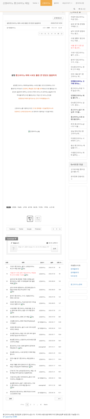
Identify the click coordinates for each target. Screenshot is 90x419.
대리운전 (74, 276)
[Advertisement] (34, 54)
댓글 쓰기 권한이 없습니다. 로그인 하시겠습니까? (33, 247)
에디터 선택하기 (53, 243)
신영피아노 (46, 3)
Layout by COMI (10, 416)
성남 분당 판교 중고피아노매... (77, 132)
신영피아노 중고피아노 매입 (16, 2)
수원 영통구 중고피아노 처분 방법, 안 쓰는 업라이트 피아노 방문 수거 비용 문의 (22, 309)
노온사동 (51, 207)
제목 (23, 262)
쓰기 (59, 398)
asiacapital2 (42, 347)
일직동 (30, 207)
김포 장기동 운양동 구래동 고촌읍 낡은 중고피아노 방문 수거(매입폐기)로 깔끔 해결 (22, 281)
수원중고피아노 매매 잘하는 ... (77, 153)
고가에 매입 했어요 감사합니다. (78, 170)
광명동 (14, 207)
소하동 (25, 207)
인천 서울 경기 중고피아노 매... (77, 75)
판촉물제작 (75, 269)
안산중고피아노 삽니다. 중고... (77, 103)
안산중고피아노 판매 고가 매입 (20, 317)
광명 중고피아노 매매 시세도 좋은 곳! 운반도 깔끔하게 (24, 23)
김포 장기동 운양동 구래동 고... (78, 25)
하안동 (41, 207)
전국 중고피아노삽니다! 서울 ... (77, 125)
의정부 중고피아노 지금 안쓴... (77, 18)
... (37, 404)
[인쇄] (61, 33)
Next (45, 404)
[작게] (48, 33)
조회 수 (59, 262)
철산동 (35, 207)
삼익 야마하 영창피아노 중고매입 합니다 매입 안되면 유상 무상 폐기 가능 (22, 288)
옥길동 (19, 207)
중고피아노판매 (76, 284)
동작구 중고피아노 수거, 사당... (77, 60)
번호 (7, 262)
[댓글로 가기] (58, 33)
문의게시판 (80, 3)
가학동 (46, 207)
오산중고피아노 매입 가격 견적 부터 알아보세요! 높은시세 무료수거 (23, 334)
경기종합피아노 (11, 28)
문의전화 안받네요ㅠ (77, 177)
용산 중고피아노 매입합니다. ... (78, 146)
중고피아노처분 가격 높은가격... (77, 89)
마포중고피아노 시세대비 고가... (77, 139)
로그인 (82, 9)
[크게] (45, 33)
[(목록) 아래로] (55, 33)
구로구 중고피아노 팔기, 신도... (77, 53)
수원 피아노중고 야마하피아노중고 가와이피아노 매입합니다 (22, 378)
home (35, 3)
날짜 (52, 262)
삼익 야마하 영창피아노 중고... (78, 32)
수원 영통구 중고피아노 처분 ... (78, 39)
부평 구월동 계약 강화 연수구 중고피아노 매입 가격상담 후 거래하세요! (23, 366)
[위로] (51, 33)
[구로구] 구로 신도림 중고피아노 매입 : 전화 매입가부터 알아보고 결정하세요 (23, 372)
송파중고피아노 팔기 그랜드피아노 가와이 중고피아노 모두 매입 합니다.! (22, 384)
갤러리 (56, 3)
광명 (13, 75)
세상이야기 (66, 3)
